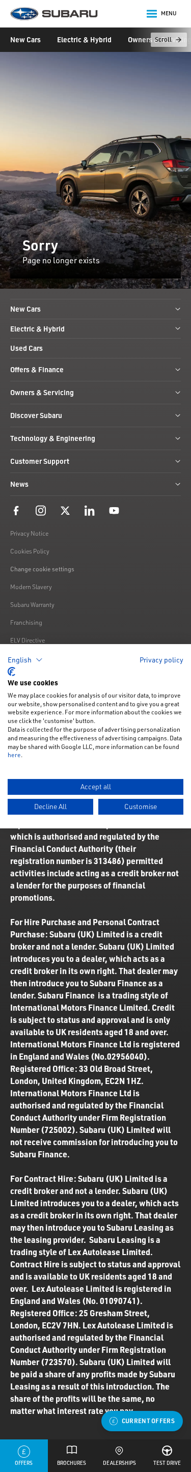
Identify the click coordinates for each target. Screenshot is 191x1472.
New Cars (25, 39)
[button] (25, 659)
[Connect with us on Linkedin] (90, 510)
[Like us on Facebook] (16, 510)
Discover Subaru (36, 415)
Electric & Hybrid (84, 39)
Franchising (26, 622)
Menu (169, 13)
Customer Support (39, 461)
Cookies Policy (29, 551)
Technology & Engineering (52, 438)
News (19, 484)
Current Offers (148, 1421)
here (14, 755)
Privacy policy (161, 659)
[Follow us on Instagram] (41, 510)
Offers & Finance (37, 369)
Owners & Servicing (42, 392)
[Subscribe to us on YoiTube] (114, 510)
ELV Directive (27, 640)
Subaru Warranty (32, 604)
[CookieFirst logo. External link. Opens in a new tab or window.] (11, 671)
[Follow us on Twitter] (65, 510)
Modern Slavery (31, 587)
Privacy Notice (29, 533)
